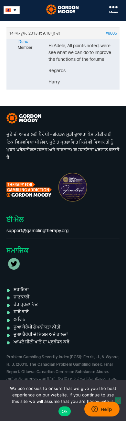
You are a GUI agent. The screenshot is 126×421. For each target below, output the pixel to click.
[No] (118, 400)
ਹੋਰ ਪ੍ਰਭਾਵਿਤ (26, 304)
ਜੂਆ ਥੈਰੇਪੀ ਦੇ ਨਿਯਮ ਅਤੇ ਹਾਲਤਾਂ (41, 334)
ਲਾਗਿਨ (20, 319)
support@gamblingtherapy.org (37, 231)
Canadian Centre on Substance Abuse (72, 372)
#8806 (111, 33)
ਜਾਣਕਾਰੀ (21, 297)
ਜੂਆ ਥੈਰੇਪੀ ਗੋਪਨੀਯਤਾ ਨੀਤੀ (37, 327)
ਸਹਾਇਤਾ (21, 289)
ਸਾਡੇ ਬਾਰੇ (21, 312)
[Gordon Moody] (63, 9)
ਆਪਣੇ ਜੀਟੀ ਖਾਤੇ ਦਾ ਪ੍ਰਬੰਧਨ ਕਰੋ (41, 342)
